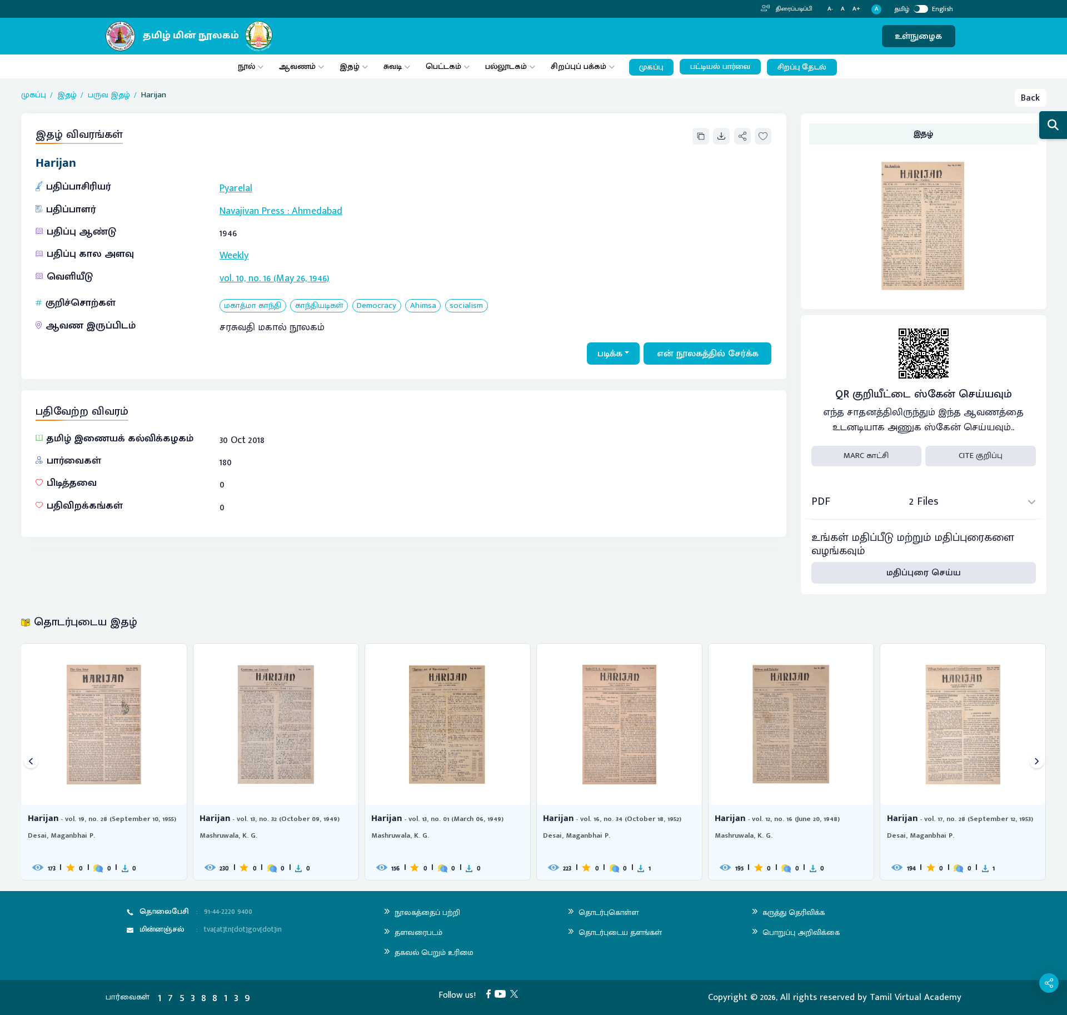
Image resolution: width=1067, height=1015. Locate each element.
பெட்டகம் (443, 66)
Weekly (234, 255)
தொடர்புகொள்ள (609, 912)
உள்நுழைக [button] (918, 36)
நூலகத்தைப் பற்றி (427, 912)
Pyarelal (236, 188)
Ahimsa (423, 306)
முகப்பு (651, 67)
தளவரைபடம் (418, 932)
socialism (466, 306)
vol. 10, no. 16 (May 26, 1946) (275, 278)
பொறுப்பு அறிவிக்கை (801, 932)
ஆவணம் (298, 66)
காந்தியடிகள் (319, 306)
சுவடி (392, 66)
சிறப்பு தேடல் (801, 67)
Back (1030, 98)
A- (830, 9)
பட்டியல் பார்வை (720, 66)
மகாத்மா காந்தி (252, 306)
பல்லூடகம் (506, 66)
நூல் (246, 66)
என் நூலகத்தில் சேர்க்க (708, 353)
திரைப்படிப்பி (793, 9)
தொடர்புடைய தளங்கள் (620, 932)
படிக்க (609, 353)
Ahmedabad (317, 211)
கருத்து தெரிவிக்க (793, 912)
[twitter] (516, 993)
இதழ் (350, 66)
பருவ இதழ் (109, 95)
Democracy (376, 306)
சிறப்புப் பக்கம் (578, 66)
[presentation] (31, 762)
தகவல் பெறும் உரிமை (434, 952)
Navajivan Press (252, 211)
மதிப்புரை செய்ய (923, 572)
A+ (856, 9)
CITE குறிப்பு (981, 455)
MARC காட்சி (866, 455)
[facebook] (490, 993)
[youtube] (502, 993)
